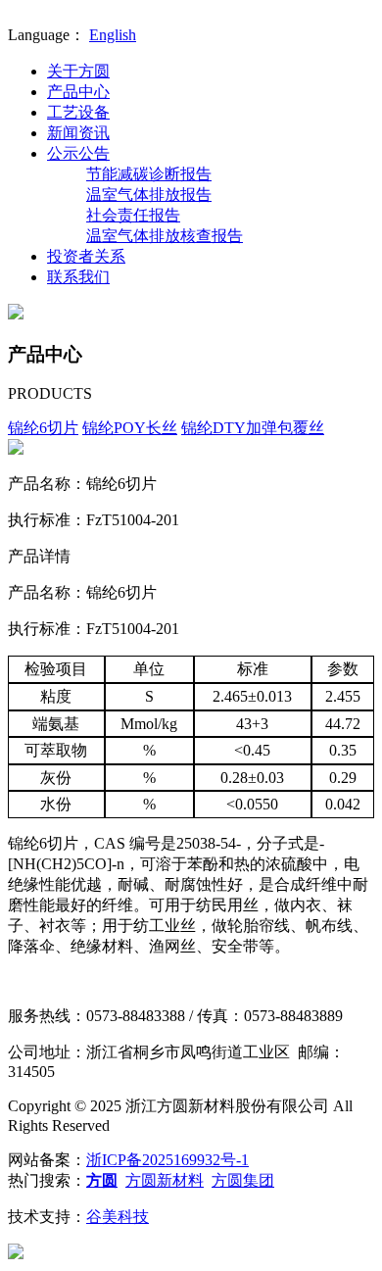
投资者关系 (86, 256)
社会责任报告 (133, 215)
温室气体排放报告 (149, 194)
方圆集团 (243, 1180)
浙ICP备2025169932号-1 (167, 1159)
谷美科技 (117, 1216)
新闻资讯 (78, 132)
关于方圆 (78, 71)
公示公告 (78, 153)
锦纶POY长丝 (129, 427)
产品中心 (78, 91)
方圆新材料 (164, 1180)
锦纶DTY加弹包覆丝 (252, 427)
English (112, 34)
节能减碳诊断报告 (149, 174)
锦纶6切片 (43, 427)
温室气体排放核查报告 (164, 235)
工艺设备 (78, 112)
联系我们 (78, 277)
